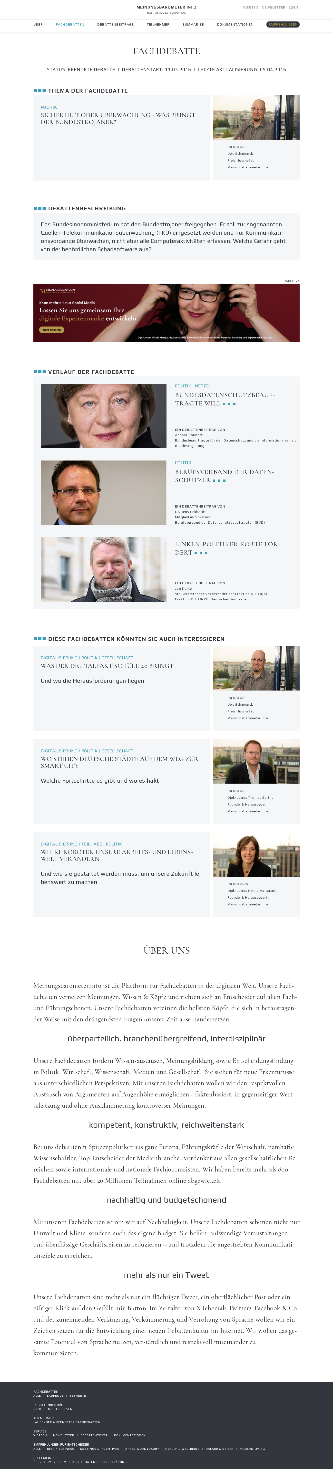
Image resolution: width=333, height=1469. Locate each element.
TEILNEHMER (158, 24)
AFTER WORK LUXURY (142, 1448)
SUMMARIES (193, 24)
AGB (75, 1462)
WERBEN (250, 7)
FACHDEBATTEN (70, 24)
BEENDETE (78, 1395)
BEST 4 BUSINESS (60, 1448)
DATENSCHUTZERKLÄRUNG (106, 1462)
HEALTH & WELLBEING (182, 1448)
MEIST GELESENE (61, 1409)
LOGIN (294, 7)
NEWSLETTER (273, 7)
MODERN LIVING (252, 1448)
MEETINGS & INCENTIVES (99, 1448)
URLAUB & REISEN (220, 1448)
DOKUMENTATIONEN (235, 24)
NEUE (37, 1409)
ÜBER (38, 24)
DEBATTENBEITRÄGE (115, 24)
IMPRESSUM (57, 1462)
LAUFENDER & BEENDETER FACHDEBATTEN (67, 1422)
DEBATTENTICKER (94, 1435)
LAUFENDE (55, 1395)
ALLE (37, 1395)
